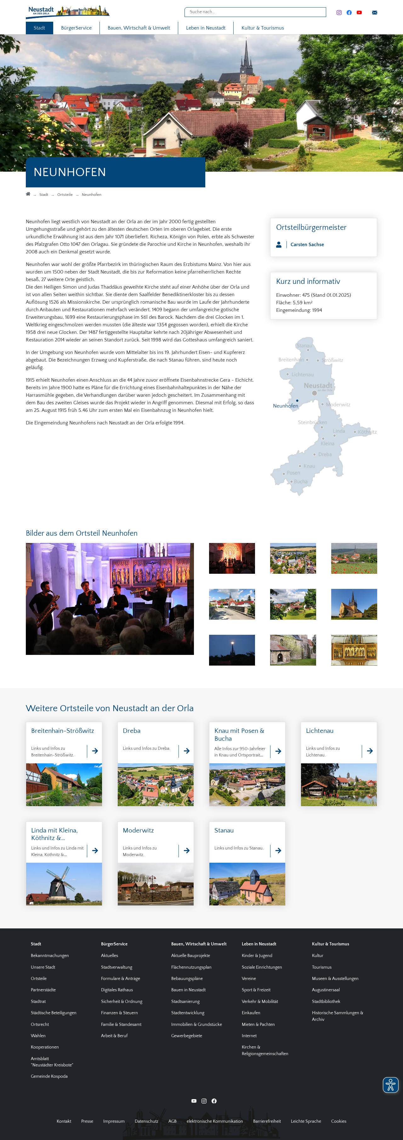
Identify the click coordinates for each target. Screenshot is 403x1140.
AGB (172, 1121)
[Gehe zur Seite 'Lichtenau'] (367, 751)
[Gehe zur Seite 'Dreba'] (184, 751)
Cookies (338, 1121)
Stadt (39, 28)
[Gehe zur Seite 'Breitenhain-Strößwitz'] (92, 751)
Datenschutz (146, 1121)
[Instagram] (339, 12)
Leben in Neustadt (205, 28)
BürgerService (76, 28)
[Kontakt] (374, 12)
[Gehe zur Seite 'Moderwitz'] (184, 851)
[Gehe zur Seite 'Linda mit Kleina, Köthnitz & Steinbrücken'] (92, 851)
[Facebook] (349, 12)
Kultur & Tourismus (262, 28)
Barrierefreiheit (267, 1121)
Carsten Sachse (307, 244)
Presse (87, 1121)
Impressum (114, 1121)
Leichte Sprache (306, 1121)
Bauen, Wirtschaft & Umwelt (139, 28)
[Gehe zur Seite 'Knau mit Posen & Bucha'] (275, 751)
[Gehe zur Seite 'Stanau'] (275, 851)
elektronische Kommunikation (215, 1121)
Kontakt (64, 1121)
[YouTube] (359, 12)
